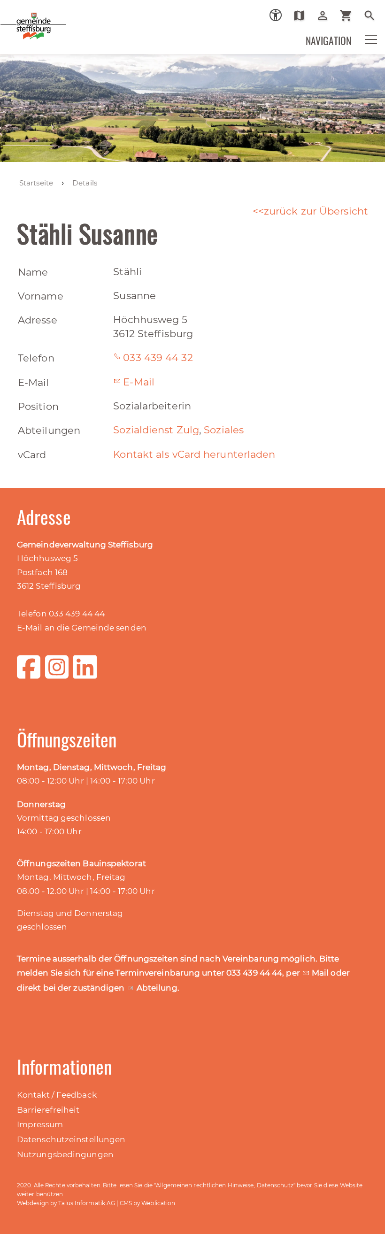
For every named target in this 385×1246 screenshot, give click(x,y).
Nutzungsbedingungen (65, 1154)
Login (326, 15)
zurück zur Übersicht (316, 211)
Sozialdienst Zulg (156, 430)
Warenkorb (349, 15)
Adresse (37, 320)
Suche (373, 15)
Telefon (36, 358)
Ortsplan (303, 15)
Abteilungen (49, 430)
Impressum (40, 1124)
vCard (32, 455)
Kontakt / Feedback (57, 1095)
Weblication (158, 1203)
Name (33, 272)
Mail (321, 972)
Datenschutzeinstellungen (71, 1139)
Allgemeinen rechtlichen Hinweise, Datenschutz (224, 1185)
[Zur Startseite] (65, 32)
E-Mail (33, 382)
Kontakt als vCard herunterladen (194, 454)
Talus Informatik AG (86, 1203)
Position (38, 406)
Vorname (40, 296)
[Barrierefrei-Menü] (276, 15)
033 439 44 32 (157, 357)
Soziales (224, 430)
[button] (364, 45)
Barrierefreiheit (48, 1110)
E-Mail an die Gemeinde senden (81, 627)
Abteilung (157, 987)
